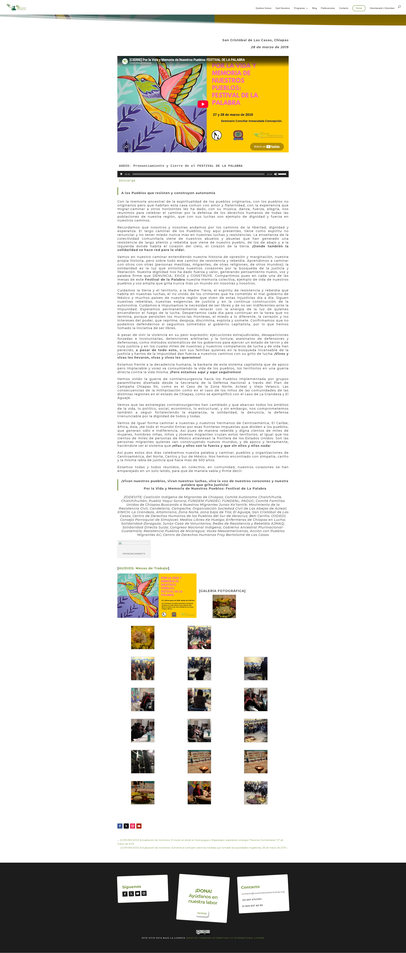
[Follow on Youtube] (138, 826)
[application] (203, 174)
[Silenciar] (275, 174)
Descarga (127, 180)
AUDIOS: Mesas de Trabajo (143, 568)
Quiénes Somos (264, 8)
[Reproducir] (121, 174)
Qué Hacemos (283, 8)
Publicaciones (328, 8)
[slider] (282, 174)
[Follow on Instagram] (132, 826)
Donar (359, 8)
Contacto (343, 8)
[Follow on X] (126, 826)
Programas (299, 8)
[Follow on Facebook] (119, 826)
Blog (314, 8)
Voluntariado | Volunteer (382, 8)
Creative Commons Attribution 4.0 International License (225, 938)
